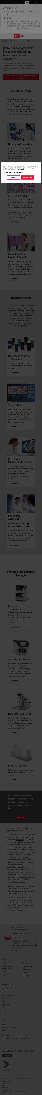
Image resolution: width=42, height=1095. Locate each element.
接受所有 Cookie (27, 177)
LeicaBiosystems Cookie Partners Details (14, 172)
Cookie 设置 (13, 177)
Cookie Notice (21, 169)
